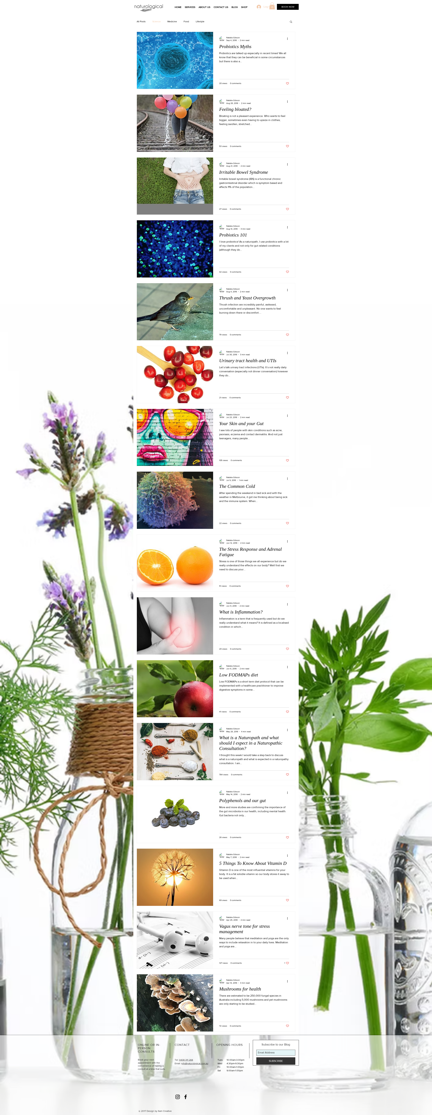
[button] (426, 6)
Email (346, 93)
